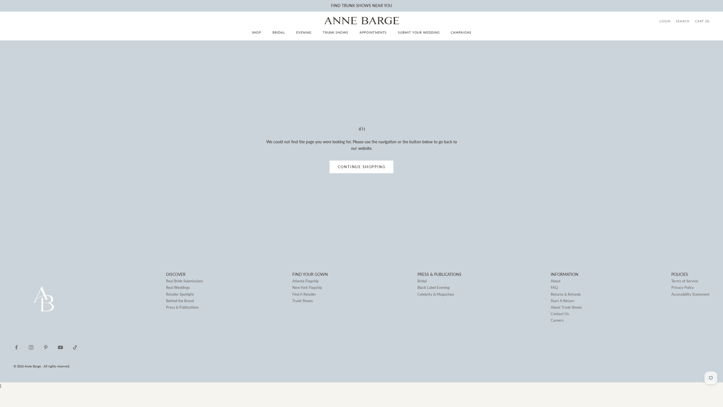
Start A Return (562, 300)
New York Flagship (307, 287)
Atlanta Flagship (305, 281)
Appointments (373, 32)
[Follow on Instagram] (31, 347)
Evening (303, 32)
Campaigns (461, 32)
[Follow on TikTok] (75, 347)
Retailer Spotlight (180, 294)
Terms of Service (684, 281)
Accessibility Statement (690, 294)
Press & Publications (182, 307)
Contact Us (560, 313)
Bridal (279, 32)
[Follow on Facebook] (16, 347)
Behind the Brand (180, 300)
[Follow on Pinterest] (46, 347)
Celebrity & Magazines (435, 294)
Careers (557, 320)
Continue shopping (362, 166)
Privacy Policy (682, 287)
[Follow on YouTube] (60, 347)
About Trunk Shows (566, 307)
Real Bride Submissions (184, 281)
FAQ (554, 287)
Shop (257, 32)
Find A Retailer (304, 294)
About (556, 281)
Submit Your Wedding (418, 32)
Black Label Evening (433, 287)
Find (336, 5)
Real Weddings (178, 287)
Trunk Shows (335, 32)
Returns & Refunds (566, 294)
